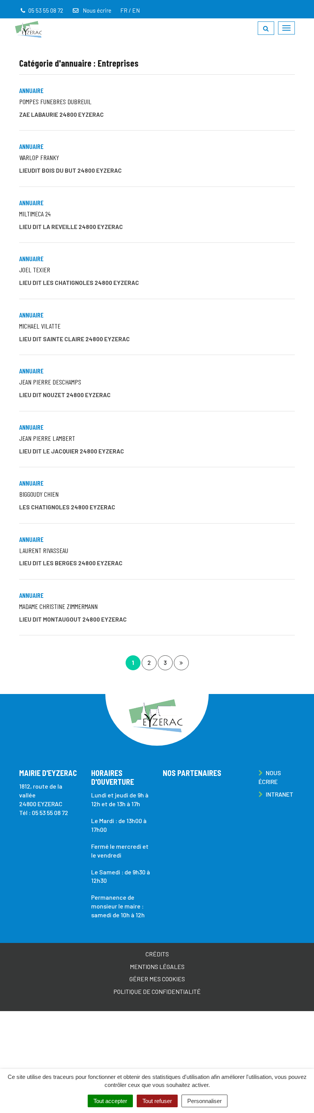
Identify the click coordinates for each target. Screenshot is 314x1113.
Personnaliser (204, 1101)
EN (136, 10)
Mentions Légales (157, 966)
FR (124, 10)
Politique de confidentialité (157, 991)
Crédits (157, 954)
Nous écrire (96, 10)
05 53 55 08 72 (50, 812)
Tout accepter (110, 1101)
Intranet (279, 794)
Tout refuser (157, 1101)
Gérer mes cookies (157, 978)
